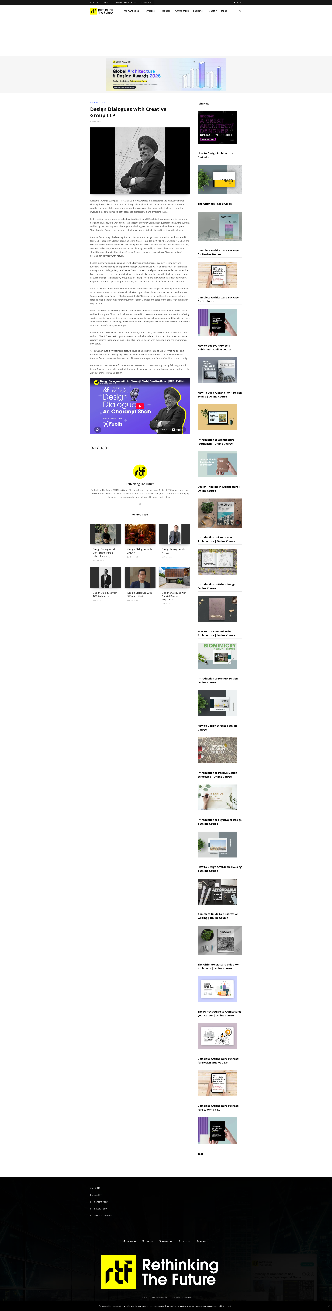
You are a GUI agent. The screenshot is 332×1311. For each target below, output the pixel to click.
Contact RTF (96, 1195)
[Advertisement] (166, 36)
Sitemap (187, 1297)
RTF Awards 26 (131, 11)
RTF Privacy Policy (98, 1208)
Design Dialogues (99, 103)
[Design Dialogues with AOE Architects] (105, 577)
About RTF (95, 1188)
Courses (165, 11)
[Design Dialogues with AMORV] (140, 534)
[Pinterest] (107, 448)
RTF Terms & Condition (101, 1215)
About (107, 2)
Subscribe (146, 2)
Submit (213, 11)
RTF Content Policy (99, 1201)
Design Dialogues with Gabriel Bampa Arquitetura (174, 596)
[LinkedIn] (102, 448)
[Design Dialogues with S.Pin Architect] (140, 577)
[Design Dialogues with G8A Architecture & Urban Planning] (105, 534)
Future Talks (182, 11)
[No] (328, 1306)
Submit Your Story (126, 2)
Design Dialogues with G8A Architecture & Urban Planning (105, 553)
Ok (229, 1306)
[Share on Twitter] (97, 448)
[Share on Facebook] (93, 448)
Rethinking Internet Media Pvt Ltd (160, 1297)
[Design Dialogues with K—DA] (174, 534)
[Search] (240, 11)
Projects (198, 11)
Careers (94, 2)
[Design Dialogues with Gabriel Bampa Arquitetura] (174, 577)
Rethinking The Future (140, 484)
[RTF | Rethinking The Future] (102, 11)
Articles (150, 11)
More (224, 11)
